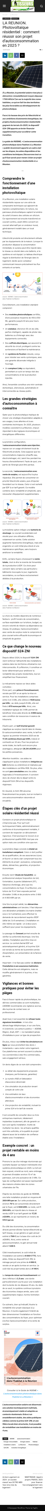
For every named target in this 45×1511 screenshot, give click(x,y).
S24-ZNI (6, 1448)
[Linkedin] (5, 55)
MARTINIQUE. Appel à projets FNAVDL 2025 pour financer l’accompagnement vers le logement (32, 1482)
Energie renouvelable (11, 1442)
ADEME (12, 1439)
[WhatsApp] (10, 55)
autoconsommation (23, 1439)
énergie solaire (25, 1442)
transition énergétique (18, 1448)
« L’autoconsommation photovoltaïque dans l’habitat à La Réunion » (22, 1393)
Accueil (5, 15)
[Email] (22, 55)
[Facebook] (16, 55)
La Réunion (14, 15)
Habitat (35, 1442)
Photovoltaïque (33, 1445)
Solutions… (15, 18)
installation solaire (10, 1445)
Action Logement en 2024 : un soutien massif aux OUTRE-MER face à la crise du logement (12, 1482)
